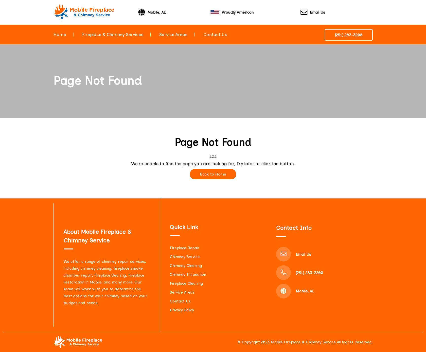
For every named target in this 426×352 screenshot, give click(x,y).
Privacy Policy (182, 310)
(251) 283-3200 (348, 35)
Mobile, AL (305, 291)
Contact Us (215, 34)
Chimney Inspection (188, 274)
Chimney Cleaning (186, 265)
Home (59, 34)
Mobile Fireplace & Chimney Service (303, 342)
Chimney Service (185, 256)
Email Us (317, 12)
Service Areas (173, 34)
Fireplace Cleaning (186, 283)
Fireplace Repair (184, 248)
